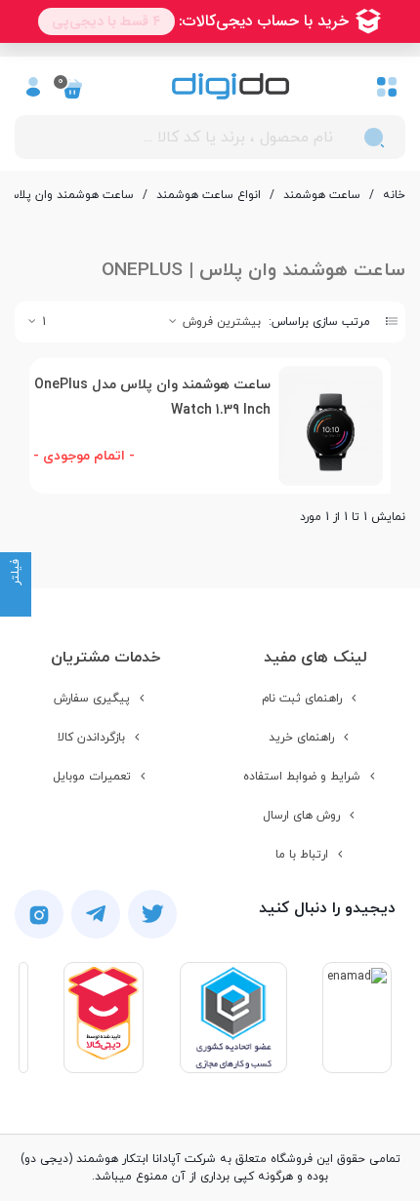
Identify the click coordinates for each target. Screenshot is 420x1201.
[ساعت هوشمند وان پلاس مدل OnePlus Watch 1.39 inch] (330, 426)
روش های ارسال (301, 815)
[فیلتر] (15, 601)
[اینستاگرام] (39, 914)
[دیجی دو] (230, 86)
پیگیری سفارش (92, 698)
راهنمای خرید (301, 737)
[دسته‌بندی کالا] (386, 85)
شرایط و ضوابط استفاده (301, 776)
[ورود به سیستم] (33, 85)
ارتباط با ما (301, 854)
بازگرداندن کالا (91, 737)
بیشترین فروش (220, 322)
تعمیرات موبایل (92, 776)
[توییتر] (152, 914)
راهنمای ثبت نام (302, 698)
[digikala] (103, 1017)
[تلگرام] (95, 914)
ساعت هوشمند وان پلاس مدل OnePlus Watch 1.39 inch (152, 398)
